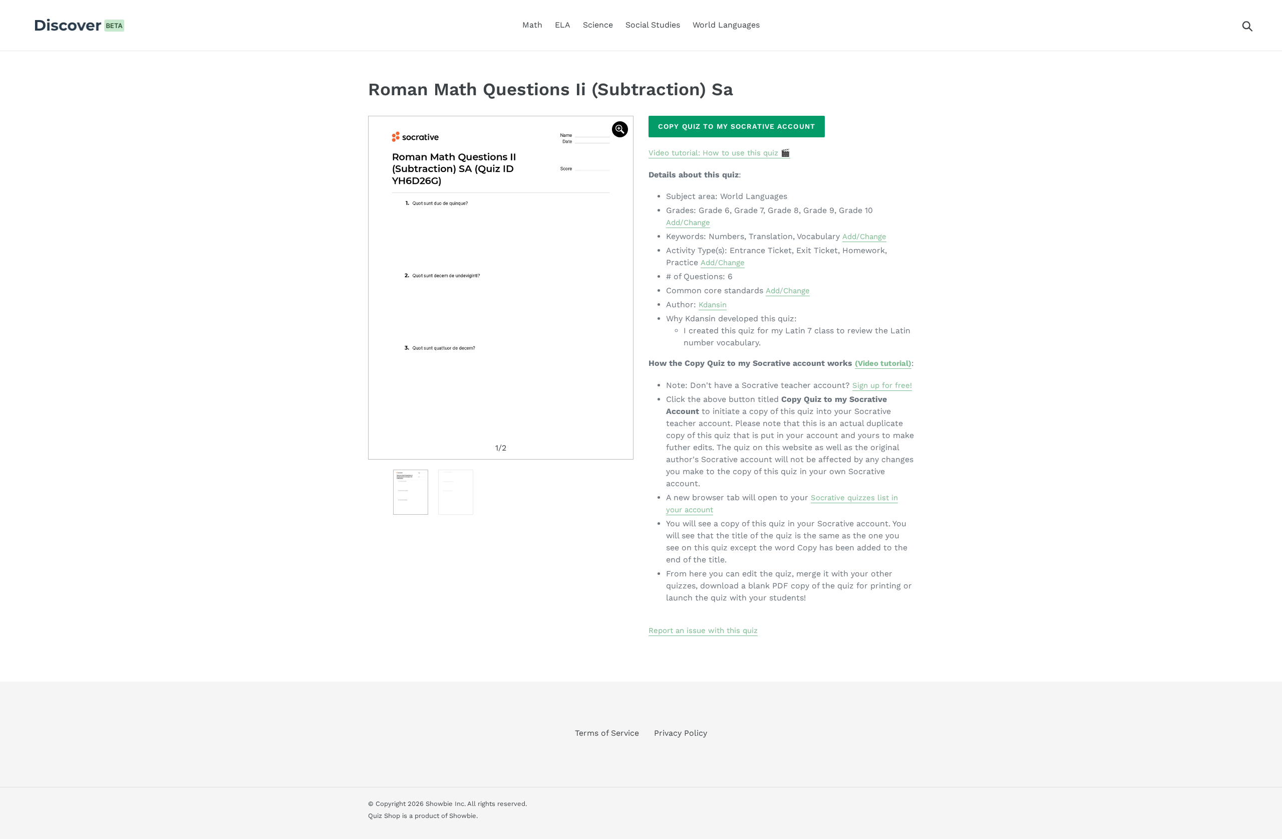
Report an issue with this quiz (703, 630)
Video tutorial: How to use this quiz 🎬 (719, 152)
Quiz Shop (384, 815)
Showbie (462, 815)
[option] (501, 287)
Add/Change (688, 222)
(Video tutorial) (883, 363)
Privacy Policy (680, 733)
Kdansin (713, 304)
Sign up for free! (882, 385)
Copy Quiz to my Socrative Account (736, 126)
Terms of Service (607, 733)
